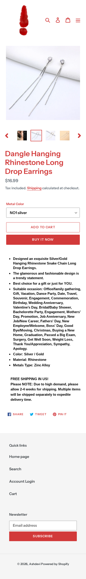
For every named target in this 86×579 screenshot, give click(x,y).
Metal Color (15, 204)
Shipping (34, 188)
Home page (19, 456)
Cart (13, 493)
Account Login (22, 481)
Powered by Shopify (55, 564)
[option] (22, 135)
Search (15, 469)
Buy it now (43, 239)
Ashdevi (34, 564)
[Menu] (78, 20)
